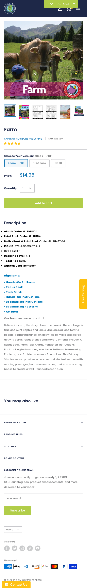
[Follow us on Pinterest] (30, 548)
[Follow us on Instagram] (22, 548)
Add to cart (43, 203)
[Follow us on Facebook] (7, 548)
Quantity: (10, 188)
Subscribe (17, 510)
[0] (68, 8)
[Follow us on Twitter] (14, 548)
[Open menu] (78, 8)
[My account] (60, 8)
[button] (12, 143)
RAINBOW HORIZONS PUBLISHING (23, 138)
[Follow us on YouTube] (37, 548)
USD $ (9, 529)
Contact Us (17, 584)
